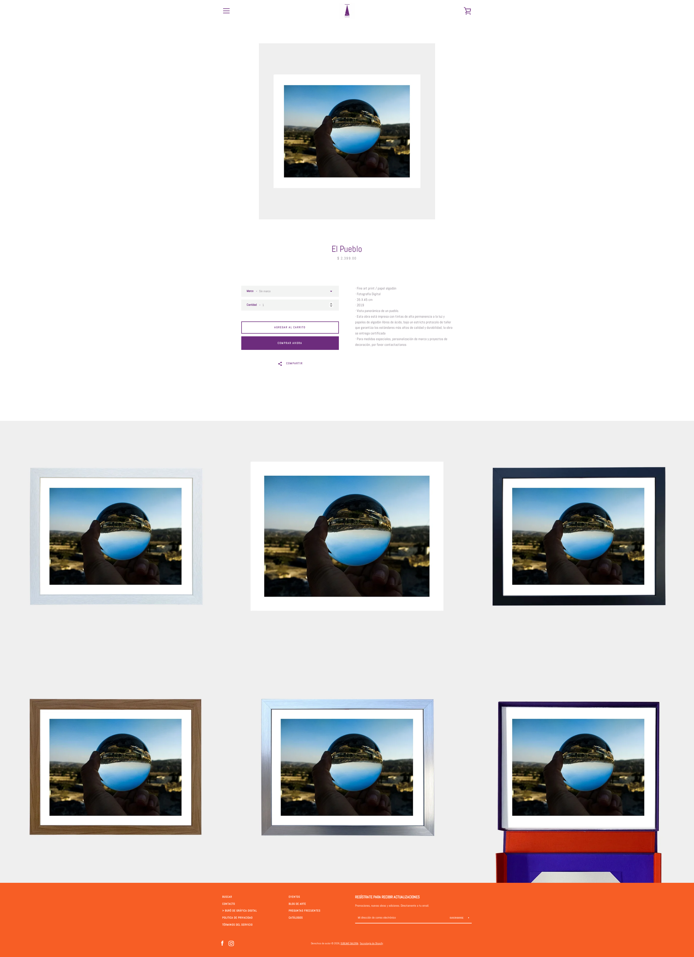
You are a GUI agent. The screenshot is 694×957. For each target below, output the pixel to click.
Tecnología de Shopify (371, 943)
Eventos (294, 897)
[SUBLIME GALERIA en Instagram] (231, 943)
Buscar (227, 897)
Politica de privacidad (237, 917)
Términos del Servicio (237, 924)
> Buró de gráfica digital (239, 910)
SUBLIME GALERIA (349, 943)
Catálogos (296, 917)
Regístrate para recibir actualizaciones (387, 896)
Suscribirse (457, 917)
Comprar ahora (290, 343)
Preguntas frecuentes (304, 910)
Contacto (228, 904)
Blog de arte (297, 904)
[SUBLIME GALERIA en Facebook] (222, 943)
